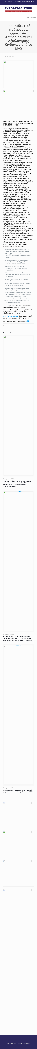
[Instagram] (21, 4)
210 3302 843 (8, 1)
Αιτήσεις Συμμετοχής (10, 316)
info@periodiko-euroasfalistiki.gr (24, 1)
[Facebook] (16, 4)
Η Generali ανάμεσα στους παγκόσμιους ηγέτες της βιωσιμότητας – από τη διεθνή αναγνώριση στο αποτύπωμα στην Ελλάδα (17, 638)
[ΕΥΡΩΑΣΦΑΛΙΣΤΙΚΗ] (18, 9)
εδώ (27, 321)
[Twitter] (19, 4)
